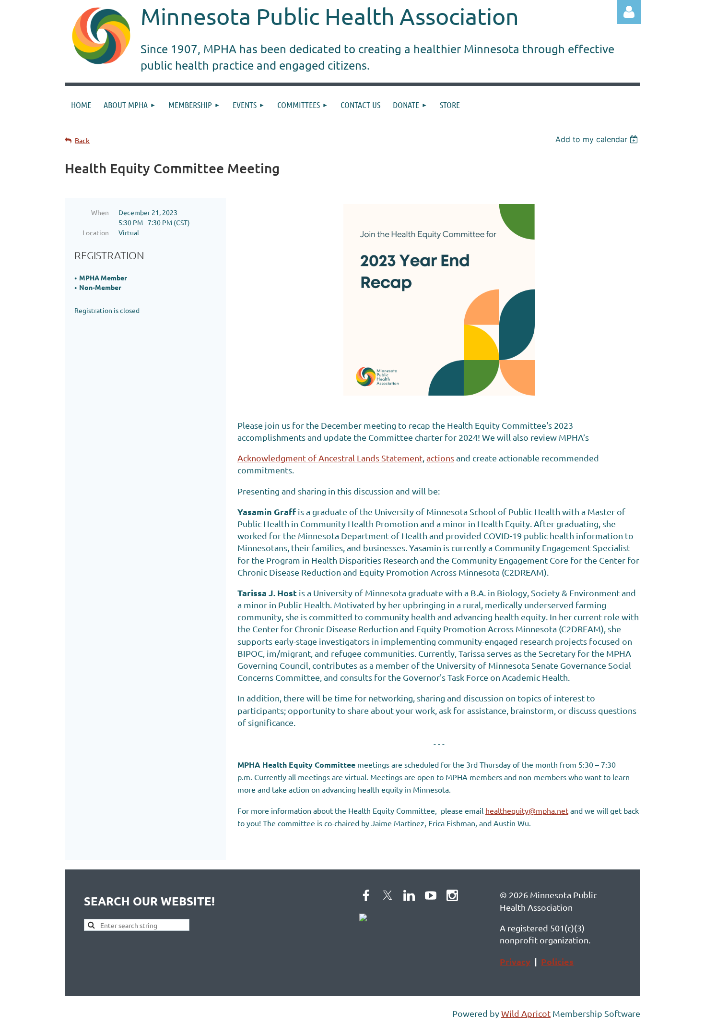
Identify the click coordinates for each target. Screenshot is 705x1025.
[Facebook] (366, 895)
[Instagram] (452, 895)
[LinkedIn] (409, 895)
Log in (629, 12)
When (100, 212)
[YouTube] (430, 895)
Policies (557, 961)
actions (440, 458)
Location (95, 232)
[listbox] (597, 139)
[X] (387, 895)
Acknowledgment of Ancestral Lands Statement (330, 458)
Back (82, 140)
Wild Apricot (526, 1013)
